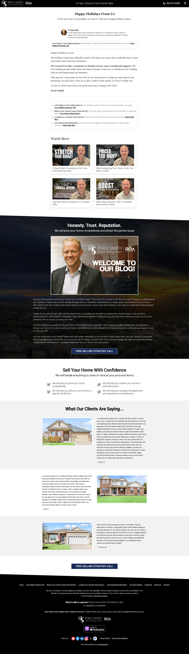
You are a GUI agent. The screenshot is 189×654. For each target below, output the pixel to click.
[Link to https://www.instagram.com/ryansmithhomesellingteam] (86, 638)
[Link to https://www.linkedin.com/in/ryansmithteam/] (82, 638)
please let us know (100, 596)
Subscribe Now (69, 125)
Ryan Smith (74, 30)
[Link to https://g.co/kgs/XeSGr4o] (95, 638)
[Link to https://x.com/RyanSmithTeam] (91, 638)
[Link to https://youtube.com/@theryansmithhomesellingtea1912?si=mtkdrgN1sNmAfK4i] (73, 638)
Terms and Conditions (120, 638)
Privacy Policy (105, 638)
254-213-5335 (173, 3)
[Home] (16, 3)
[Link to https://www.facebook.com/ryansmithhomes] (78, 638)
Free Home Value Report (70, 114)
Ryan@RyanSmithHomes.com (133, 612)
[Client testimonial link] (67, 432)
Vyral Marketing (102, 644)
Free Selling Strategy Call (65, 108)
